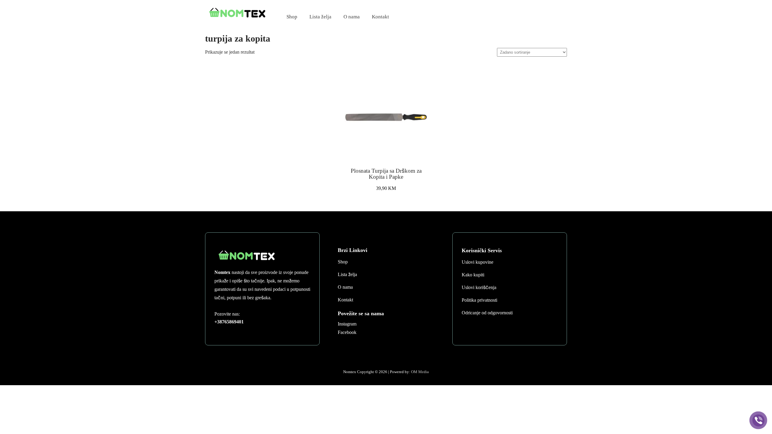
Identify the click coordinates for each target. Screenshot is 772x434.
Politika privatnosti (479, 300)
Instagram (347, 323)
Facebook (347, 332)
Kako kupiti (473, 274)
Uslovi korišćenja (479, 287)
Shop (291, 17)
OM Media (420, 372)
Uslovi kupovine (477, 262)
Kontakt (380, 17)
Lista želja (320, 17)
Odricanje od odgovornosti (487, 312)
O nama (351, 17)
